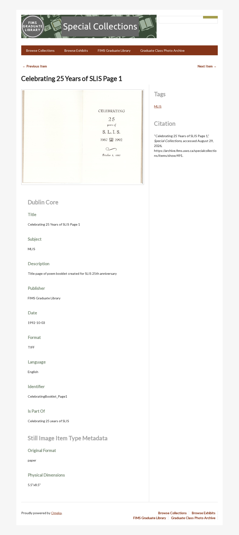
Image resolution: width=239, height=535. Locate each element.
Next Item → (207, 66)
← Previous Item (34, 66)
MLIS (158, 106)
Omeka (56, 513)
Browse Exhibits (76, 50)
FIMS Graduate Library (114, 50)
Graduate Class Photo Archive (162, 50)
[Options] (207, 17)
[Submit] (214, 17)
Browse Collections (40, 50)
